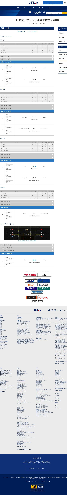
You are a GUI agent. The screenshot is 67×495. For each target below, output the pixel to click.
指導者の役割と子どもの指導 (22, 428)
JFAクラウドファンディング (21, 446)
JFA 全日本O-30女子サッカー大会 (60, 319)
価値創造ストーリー (58, 380)
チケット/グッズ (58, 2)
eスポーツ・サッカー (3, 345)
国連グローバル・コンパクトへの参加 (42, 406)
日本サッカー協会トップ (59, 370)
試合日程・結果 (50, 13)
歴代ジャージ (2, 348)
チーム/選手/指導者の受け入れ (41, 414)
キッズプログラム (3, 380)
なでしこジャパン (3, 330)
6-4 (34, 166)
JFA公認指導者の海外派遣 (21, 400)
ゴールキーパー (19, 397)
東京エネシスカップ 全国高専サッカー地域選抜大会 (25, 342)
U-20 (1, 331)
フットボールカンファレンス (22, 389)
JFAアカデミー (38, 383)
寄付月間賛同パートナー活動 (40, 407)
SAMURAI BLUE (2, 320)
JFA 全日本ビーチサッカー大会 (60, 358)
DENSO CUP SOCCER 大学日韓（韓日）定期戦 (25, 338)
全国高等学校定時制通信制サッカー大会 (42, 325)
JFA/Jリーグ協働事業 (39, 386)
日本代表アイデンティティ (4, 347)
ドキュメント (57, 397)
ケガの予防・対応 (20, 414)
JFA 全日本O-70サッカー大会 (60, 341)
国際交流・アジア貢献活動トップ (41, 409)
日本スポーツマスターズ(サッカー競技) (23, 332)
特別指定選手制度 (39, 381)
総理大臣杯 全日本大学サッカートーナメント (24, 334)
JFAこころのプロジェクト (40, 396)
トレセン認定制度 (39, 372)
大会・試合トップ (20, 317)
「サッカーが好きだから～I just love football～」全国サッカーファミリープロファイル (8, 386)
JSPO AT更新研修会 (20, 410)
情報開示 (56, 378)
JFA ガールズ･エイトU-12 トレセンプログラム (43, 378)
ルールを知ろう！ (58, 359)
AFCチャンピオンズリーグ (21, 322)
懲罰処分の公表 (19, 444)
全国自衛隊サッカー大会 (21, 331)
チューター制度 (19, 396)
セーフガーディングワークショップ (23, 440)
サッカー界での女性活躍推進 (40, 393)
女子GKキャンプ (38, 376)
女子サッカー (57, 391)
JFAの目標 (57, 373)
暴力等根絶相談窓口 (20, 443)
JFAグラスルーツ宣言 (3, 371)
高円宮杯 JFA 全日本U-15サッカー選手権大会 (43, 331)
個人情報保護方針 (29, 477)
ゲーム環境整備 (38, 382)
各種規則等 (57, 403)
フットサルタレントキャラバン (41, 380)
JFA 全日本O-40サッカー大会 (60, 338)
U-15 (1, 327)
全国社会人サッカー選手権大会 (22, 329)
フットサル (57, 393)
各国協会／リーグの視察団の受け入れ (42, 415)
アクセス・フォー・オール (59, 383)
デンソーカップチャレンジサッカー (23, 337)
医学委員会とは (19, 417)
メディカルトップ (20, 404)
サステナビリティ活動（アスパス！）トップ (43, 389)
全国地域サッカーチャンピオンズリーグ (23, 326)
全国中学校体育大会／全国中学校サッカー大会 (43, 332)
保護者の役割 (19, 430)
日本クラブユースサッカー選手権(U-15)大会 (43, 334)
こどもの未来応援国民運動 (40, 398)
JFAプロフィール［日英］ (59, 386)
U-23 (1, 321)
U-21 (1, 322)
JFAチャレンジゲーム (3, 375)
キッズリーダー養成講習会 (4, 381)
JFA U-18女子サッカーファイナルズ (61, 323)
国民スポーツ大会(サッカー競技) (22, 325)
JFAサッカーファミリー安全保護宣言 (42, 394)
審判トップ (19, 370)
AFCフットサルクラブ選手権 (60, 355)
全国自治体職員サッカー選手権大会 (23, 330)
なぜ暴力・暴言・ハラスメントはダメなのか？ (24, 427)
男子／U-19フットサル (3, 338)
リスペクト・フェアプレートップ (22, 420)
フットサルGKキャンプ (40, 379)
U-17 (1, 325)
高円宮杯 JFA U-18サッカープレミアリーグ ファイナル (45, 318)
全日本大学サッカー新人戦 (21, 335)
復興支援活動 (38, 403)
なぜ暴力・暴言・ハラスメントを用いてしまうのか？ (26, 426)
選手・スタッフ (58, 13)
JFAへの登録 (47, 2)
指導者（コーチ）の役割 (21, 383)
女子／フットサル (3, 339)
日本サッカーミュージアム (59, 363)
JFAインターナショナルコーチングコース (24, 402)
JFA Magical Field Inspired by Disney (6, 373)
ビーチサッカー (2, 342)
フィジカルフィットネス (21, 398)
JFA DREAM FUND (58, 385)
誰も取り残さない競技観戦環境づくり (42, 391)
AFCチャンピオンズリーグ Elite (22, 323)
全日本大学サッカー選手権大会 (22, 333)
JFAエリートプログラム (40, 374)
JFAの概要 (57, 372)
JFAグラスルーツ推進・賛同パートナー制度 (7, 388)
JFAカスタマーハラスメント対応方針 (37, 478)
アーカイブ (27, 481)
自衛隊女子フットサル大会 (59, 347)
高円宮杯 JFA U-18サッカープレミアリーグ (43, 319)
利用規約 (23, 477)
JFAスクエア (2, 379)
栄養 (18, 413)
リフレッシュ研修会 (20, 388)
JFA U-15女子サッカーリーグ (60, 327)
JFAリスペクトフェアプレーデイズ (23, 435)
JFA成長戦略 (57, 374)
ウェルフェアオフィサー (21, 436)
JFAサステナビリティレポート (41, 405)
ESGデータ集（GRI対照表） (59, 379)
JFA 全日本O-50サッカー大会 (60, 339)
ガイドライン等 (19, 403)
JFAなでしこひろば (3, 374)
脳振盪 (18, 406)
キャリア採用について (44, 481)
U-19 (1, 323)
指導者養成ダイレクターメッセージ (23, 384)
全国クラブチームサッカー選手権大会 (23, 328)
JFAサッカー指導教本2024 (21, 390)
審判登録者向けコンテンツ (21, 376)
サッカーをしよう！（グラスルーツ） (6, 370)
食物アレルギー (19, 412)
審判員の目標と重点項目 (21, 380)
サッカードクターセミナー (21, 409)
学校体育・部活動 (3, 382)
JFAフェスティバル (3, 384)
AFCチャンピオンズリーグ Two (22, 324)
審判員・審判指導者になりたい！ (22, 373)
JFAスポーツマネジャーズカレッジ (41, 399)
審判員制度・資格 (20, 374)
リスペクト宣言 (19, 421)
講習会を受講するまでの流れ (22, 386)
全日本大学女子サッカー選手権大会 (61, 321)
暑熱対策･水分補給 (20, 407)
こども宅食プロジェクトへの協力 (41, 404)
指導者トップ (19, 381)
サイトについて (7, 477)
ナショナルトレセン (39, 373)
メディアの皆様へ (34, 481)
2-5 (34, 260)
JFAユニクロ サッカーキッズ (4, 372)
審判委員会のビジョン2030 (21, 371)
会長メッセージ (57, 371)
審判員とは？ (19, 372)
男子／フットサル (3, 337)
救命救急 (18, 408)
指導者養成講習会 (20, 387)
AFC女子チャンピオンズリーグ (60, 333)
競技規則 (18, 378)
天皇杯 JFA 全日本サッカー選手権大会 (23, 321)
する (33, 7)
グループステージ (21, 31)
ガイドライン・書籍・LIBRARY (22, 418)
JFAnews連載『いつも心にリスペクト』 (23, 431)
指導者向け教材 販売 (20, 392)
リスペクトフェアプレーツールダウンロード (24, 442)
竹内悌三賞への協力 (39, 397)
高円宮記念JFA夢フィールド (40, 385)
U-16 (1, 326)
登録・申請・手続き (58, 376)
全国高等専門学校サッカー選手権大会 (23, 341)
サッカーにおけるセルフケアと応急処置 (23, 416)
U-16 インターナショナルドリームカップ (43, 328)
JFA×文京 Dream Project (59, 384)
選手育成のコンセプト (39, 371)
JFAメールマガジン (58, 408)
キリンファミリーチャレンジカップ (6, 376)
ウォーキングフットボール (4, 377)
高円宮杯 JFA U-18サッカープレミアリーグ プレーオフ (45, 321)
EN (65, 3)
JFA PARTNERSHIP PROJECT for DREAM (24, 449)
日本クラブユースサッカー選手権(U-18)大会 (43, 326)
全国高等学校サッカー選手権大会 (41, 323)
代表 (18, 7)
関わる (41, 7)
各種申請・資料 (19, 395)
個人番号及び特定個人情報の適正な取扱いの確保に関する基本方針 (47, 477)
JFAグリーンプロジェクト (40, 390)
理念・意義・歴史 (20, 393)
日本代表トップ (2, 317)
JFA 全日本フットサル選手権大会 (60, 345)
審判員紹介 (19, 375)
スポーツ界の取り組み (20, 434)
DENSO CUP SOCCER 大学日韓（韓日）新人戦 (25, 339)
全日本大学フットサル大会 (59, 348)
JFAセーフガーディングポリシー (22, 423)
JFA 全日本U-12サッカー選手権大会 (42, 339)
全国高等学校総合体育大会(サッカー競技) (43, 324)
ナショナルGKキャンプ (40, 375)
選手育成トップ (38, 370)
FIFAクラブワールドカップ (21, 344)
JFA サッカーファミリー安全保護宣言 (23, 422)
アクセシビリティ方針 (15, 477)
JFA (37, 368)
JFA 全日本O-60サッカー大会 (60, 340)
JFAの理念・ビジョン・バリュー (37, 468)
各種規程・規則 (57, 375)
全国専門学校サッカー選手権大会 (22, 343)
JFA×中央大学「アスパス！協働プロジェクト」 (43, 395)
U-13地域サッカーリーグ (40, 333)
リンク (56, 407)
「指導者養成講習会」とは (21, 385)
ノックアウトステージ (32, 31)
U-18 (1, 324)
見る (25, 7)
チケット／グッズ (58, 400)
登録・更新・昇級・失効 (21, 394)
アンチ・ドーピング (20, 411)
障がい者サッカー (3, 383)
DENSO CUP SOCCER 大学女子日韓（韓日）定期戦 (25, 340)
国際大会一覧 (19, 318)
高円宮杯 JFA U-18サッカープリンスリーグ (43, 320)
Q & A (56, 405)
